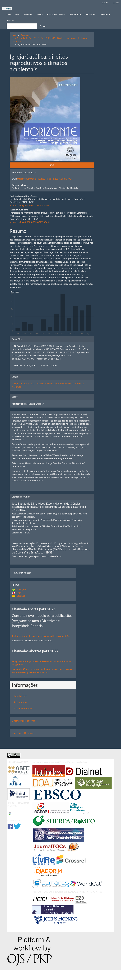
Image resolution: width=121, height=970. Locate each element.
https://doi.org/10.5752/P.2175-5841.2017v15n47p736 (45, 178)
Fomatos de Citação (24, 365)
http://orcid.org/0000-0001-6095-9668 (29, 205)
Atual (17, 14)
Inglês (19, 592)
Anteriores (28, 14)
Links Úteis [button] (104, 14)
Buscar (43, 26)
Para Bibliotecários (23, 708)
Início (14, 35)
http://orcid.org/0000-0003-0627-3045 (29, 222)
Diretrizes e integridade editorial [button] (81, 14)
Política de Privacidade (55, 14)
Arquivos (25, 35)
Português (21, 589)
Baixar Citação (47, 365)
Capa (9, 14)
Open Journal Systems (22, 733)
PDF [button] (52, 165)
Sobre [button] (38, 14)
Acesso (116, 3)
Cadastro (105, 3)
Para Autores (20, 702)
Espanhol (20, 595)
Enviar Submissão (22, 572)
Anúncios (10, 20)
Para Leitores (20, 696)
